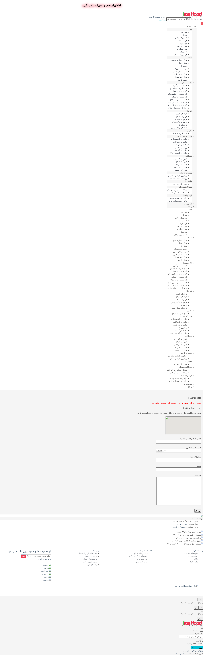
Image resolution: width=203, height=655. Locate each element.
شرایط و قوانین (142, 559)
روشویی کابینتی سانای (178, 178)
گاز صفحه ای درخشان (178, 100)
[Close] (202, 611)
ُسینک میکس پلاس (180, 69)
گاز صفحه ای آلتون (179, 86)
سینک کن (183, 66)
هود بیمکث (183, 41)
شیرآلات (188, 156)
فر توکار (188, 111)
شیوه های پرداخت (191, 553)
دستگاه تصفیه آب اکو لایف (177, 190)
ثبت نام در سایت (182, 654)
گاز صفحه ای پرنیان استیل (177, 105)
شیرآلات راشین (181, 170)
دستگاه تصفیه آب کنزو (178, 193)
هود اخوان (183, 43)
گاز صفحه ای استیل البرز (177, 102)
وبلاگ (190, 207)
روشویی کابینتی (186, 173)
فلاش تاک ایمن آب (180, 184)
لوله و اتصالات (186, 195)
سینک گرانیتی (182, 80)
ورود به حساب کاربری (157, 17)
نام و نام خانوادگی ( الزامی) (190, 439)
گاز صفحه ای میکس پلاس (177, 94)
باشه (200, 600)
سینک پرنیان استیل (180, 71)
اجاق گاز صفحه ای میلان (177, 108)
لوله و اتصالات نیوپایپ (178, 198)
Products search (197, 19)
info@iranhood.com (180, 527)
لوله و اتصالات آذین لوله (178, 201)
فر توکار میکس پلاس (179, 122)
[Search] (202, 23)
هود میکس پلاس (180, 38)
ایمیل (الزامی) (195, 457)
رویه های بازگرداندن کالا (138, 556)
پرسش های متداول (140, 553)
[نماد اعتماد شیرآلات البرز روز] (186, 586)
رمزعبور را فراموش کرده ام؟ (191, 651)
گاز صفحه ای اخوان (179, 91)
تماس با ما (188, 204)
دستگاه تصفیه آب (185, 187)
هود (190, 29)
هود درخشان (182, 46)
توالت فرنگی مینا (180, 150)
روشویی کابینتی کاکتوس (177, 176)
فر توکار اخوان (181, 117)
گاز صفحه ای (187, 83)
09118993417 (182, 524)
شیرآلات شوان (181, 162)
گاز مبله (189, 131)
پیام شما (198, 475)
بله (201, 608)
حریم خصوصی (142, 562)
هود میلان (183, 52)
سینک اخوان (182, 63)
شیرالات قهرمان (180, 167)
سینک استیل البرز (180, 74)
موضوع (198, 466)
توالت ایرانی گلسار (180, 145)
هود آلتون (183, 32)
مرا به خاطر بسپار (194, 643)
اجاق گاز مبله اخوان (179, 133)
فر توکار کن (182, 125)
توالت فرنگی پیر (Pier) (178, 153)
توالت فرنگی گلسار (179, 142)
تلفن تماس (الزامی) (193, 448)
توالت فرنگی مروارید (179, 139)
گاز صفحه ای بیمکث (179, 97)
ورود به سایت (196, 648)
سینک (189, 57)
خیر (196, 608)
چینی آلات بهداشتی (184, 136)
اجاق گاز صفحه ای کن (178, 88)
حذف (200, 619)
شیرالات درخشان (180, 164)
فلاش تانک (188, 181)
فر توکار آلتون (181, 114)
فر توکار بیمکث (181, 119)
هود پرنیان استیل (180, 55)
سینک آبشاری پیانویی (179, 60)
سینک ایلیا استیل (181, 77)
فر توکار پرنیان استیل (179, 128)
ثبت (23, 556)
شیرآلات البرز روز (180, 159)
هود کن (184, 35)
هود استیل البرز (181, 49)
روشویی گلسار (181, 148)
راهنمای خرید (193, 556)
